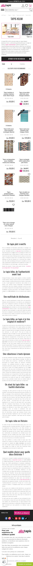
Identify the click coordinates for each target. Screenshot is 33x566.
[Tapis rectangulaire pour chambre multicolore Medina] (8, 146)
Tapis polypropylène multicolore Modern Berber (8, 194)
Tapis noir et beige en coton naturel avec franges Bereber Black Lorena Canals (9, 226)
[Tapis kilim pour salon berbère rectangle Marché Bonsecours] (8, 116)
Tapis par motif (20, 15)
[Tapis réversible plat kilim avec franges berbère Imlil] (24, 79)
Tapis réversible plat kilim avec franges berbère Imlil (24, 95)
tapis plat (18, 251)
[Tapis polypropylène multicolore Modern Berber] (8, 179)
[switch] (4, 562)
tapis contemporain (11, 44)
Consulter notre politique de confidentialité (13, 551)
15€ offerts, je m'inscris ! (22, 513)
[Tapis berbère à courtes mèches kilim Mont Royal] (8, 79)
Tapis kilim (11, 37)
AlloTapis (3, 15)
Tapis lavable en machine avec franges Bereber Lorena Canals (24, 194)
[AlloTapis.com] (5, 6)
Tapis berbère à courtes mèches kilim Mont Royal (8, 94)
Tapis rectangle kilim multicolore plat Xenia (24, 161)
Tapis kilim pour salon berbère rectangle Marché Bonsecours (8, 131)
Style (13, 15)
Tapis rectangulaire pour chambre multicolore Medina (9, 161)
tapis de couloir (25, 340)
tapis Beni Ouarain (17, 459)
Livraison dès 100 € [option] (16, 1)
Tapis (9, 15)
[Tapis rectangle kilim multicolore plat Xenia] (24, 146)
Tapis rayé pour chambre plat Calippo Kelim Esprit (24, 131)
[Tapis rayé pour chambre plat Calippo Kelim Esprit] (24, 116)
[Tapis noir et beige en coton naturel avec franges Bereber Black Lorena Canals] (8, 209)
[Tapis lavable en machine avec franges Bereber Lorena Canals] (24, 179)
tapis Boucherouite (24, 479)
